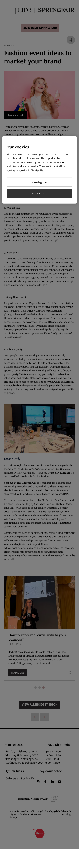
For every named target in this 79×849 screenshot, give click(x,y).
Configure (39, 182)
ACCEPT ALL (39, 193)
